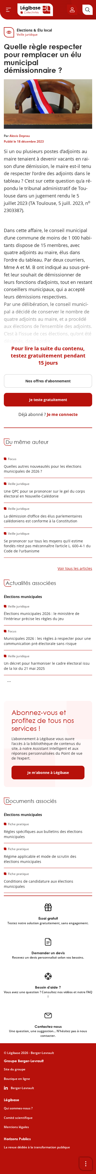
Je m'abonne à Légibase (48, 772)
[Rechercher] (87, 10)
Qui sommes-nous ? (18, 1108)
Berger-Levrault (22, 1088)
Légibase (11, 1100)
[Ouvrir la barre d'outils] (85, 1163)
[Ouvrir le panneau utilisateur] (72, 10)
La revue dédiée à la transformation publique (37, 1147)
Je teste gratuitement (48, 399)
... (9, 680)
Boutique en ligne (17, 1079)
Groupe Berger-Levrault (24, 1061)
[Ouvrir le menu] (8, 10)
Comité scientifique (18, 1118)
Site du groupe (14, 1069)
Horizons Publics (17, 1139)
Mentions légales (16, 1127)
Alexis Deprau (19, 136)
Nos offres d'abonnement (48, 381)
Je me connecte (62, 414)
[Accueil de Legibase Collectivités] (35, 9)
